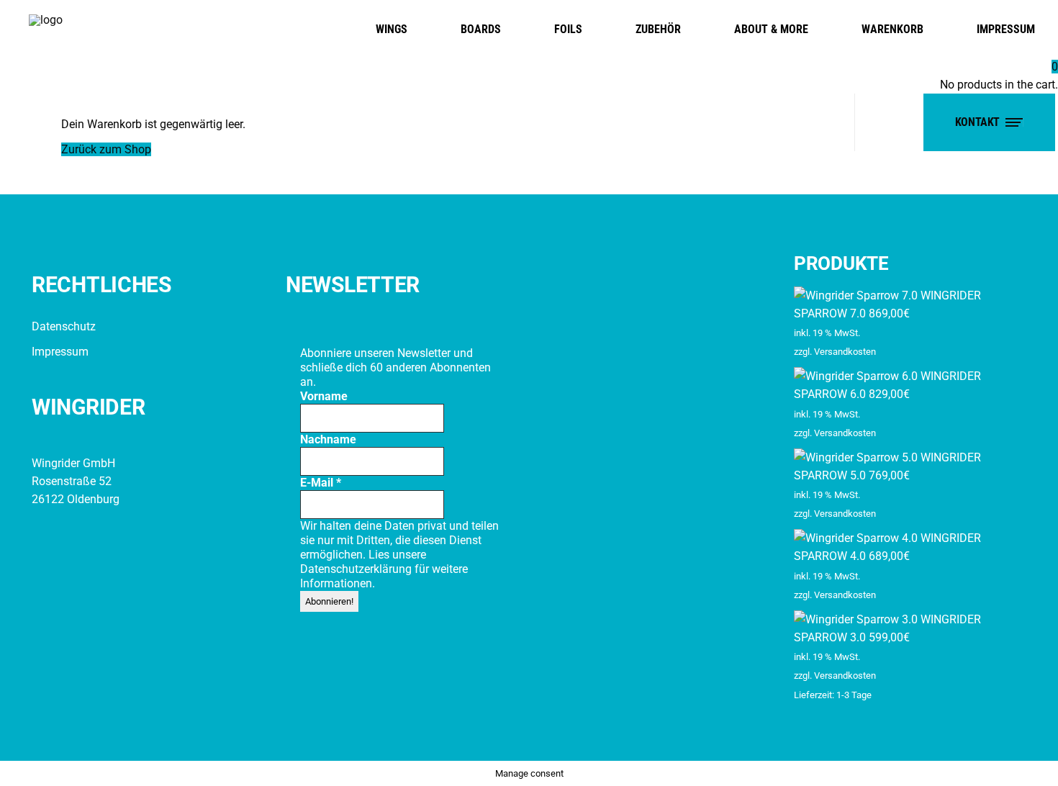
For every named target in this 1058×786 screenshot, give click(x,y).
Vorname (324, 396)
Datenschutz (64, 326)
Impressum (60, 351)
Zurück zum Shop (106, 149)
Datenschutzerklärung (357, 569)
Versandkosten (845, 351)
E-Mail (320, 482)
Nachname (328, 439)
